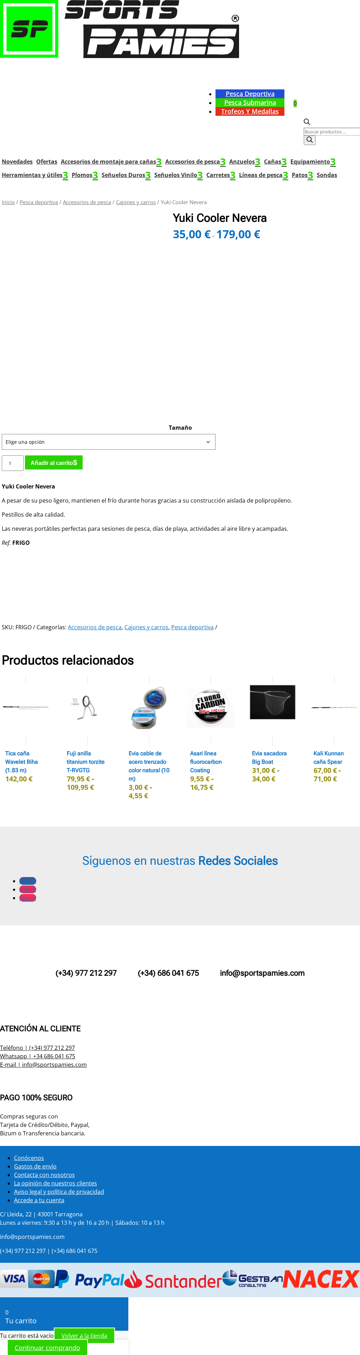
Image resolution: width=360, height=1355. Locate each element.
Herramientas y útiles (35, 175)
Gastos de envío (35, 1166)
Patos (302, 175)
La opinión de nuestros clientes (55, 1183)
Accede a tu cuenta (39, 1200)
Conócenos (29, 1158)
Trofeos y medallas (250, 111)
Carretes (221, 175)
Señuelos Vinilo (178, 175)
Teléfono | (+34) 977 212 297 (37, 1048)
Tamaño (180, 427)
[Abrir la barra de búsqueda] (307, 123)
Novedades (17, 161)
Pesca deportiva (250, 93)
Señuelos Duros (126, 175)
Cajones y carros (136, 202)
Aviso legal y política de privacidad (59, 1192)
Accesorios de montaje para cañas (111, 161)
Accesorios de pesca (195, 161)
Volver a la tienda (84, 1336)
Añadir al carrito (52, 463)
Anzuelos (245, 161)
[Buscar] (310, 140)
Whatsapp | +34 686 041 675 (37, 1056)
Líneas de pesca (263, 175)
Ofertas (46, 161)
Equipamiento (313, 161)
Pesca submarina (250, 102)
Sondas (327, 175)
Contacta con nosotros (44, 1175)
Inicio (8, 202)
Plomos (85, 175)
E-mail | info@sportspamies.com (43, 1065)
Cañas (275, 161)
